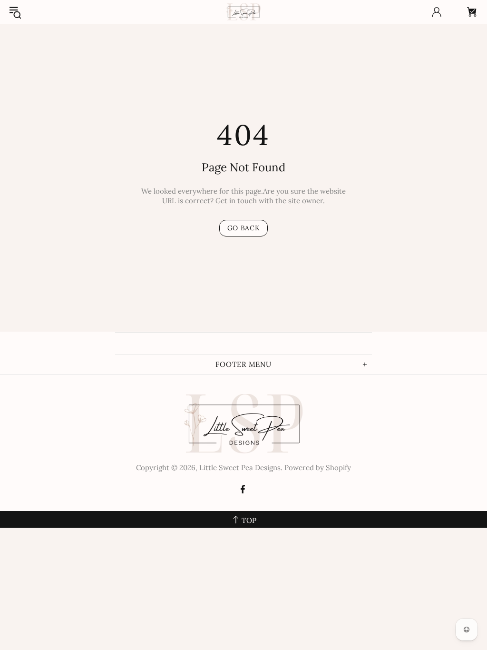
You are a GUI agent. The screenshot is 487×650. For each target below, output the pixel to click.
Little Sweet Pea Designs (243, 11)
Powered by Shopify (317, 467)
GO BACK (243, 228)
